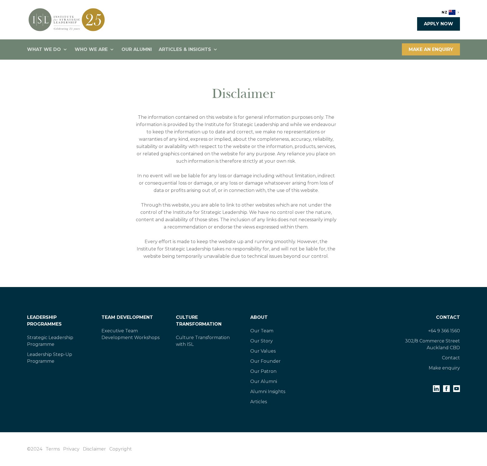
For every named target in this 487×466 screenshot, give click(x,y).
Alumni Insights (267, 391)
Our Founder (265, 361)
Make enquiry (444, 368)
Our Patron (263, 371)
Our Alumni (136, 49)
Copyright (120, 449)
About (259, 317)
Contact (448, 317)
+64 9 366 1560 (444, 330)
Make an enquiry (431, 49)
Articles (258, 401)
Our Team (261, 330)
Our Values (263, 351)
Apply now (438, 23)
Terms (53, 449)
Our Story (261, 341)
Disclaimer (94, 449)
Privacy (71, 449)
